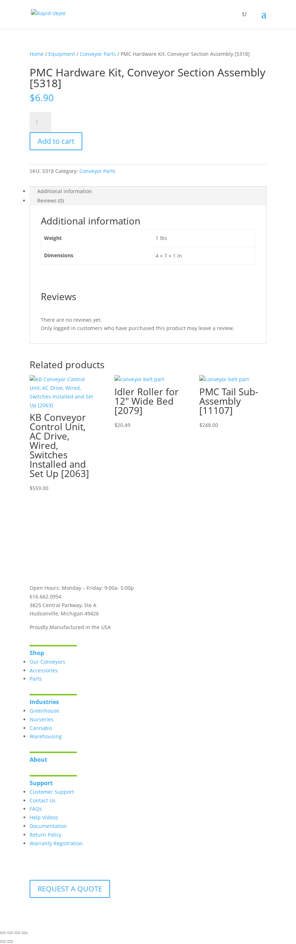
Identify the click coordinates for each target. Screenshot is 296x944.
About (38, 759)
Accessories (44, 670)
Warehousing (46, 736)
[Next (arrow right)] (10, 941)
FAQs (36, 808)
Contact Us (43, 800)
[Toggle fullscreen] (10, 933)
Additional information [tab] (64, 191)
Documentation (48, 826)
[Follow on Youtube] (64, 564)
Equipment (61, 53)
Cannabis (41, 728)
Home (37, 53)
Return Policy (45, 834)
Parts (36, 678)
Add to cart (56, 141)
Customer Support (52, 791)
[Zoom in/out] (3, 933)
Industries (44, 702)
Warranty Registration (56, 843)
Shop (37, 653)
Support (41, 783)
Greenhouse (44, 710)
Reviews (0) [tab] (50, 200)
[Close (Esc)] (24, 933)
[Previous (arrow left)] (3, 941)
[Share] (17, 933)
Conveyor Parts (98, 53)
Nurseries (41, 719)
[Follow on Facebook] (35, 564)
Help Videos (44, 817)
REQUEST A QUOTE (70, 889)
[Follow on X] (50, 564)
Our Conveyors (47, 661)
